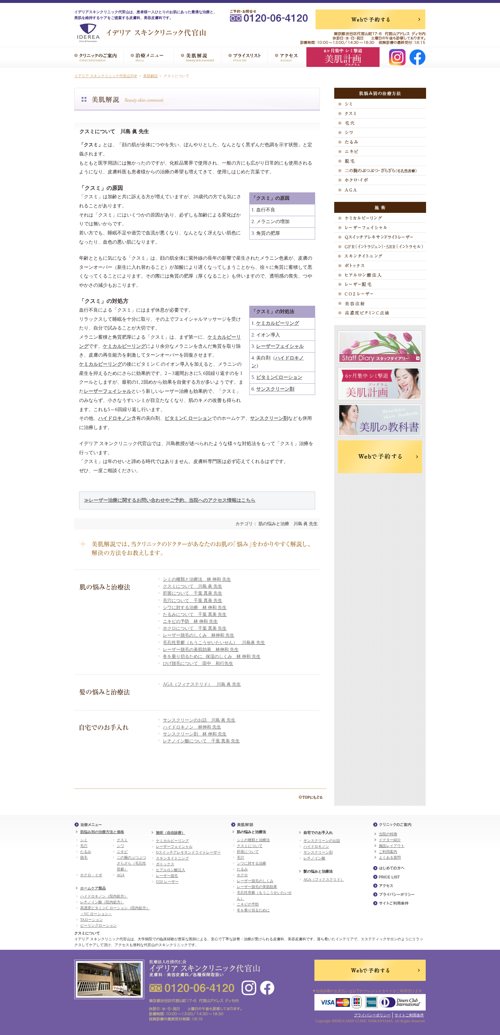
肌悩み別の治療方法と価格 (102, 832)
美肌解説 (150, 76)
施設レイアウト (391, 846)
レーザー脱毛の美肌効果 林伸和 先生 (201, 649)
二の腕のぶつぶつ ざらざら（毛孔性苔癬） (131, 863)
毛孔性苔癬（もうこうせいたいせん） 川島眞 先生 (214, 642)
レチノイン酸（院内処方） (102, 902)
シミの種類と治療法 (253, 840)
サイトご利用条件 (409, 1015)
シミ (83, 840)
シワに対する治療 (251, 863)
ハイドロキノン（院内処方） (104, 896)
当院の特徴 (388, 834)
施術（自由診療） (170, 833)
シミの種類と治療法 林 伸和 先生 (197, 579)
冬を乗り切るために (253, 910)
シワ (120, 846)
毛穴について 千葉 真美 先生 (192, 600)
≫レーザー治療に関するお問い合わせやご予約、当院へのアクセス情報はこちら (169, 500)
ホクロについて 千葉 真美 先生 (195, 628)
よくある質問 (390, 857)
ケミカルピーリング (172, 841)
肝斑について (248, 852)
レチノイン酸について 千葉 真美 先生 (201, 741)
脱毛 (83, 857)
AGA (120, 875)
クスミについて (249, 846)
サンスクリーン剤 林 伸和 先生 (195, 734)
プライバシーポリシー (372, 1015)
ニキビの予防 (248, 904)
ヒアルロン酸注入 (170, 870)
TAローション (91, 920)
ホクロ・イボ (91, 875)
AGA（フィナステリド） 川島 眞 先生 (202, 684)
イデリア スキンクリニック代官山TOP (105, 76)
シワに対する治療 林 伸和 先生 (195, 607)
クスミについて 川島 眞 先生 (192, 586)
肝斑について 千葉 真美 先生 (192, 593)
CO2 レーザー (167, 882)
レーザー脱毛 (167, 876)
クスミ (122, 840)
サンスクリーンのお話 (321, 841)
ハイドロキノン (316, 846)
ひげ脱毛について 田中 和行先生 (198, 663)
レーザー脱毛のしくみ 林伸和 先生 (198, 635)
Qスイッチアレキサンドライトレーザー (188, 852)
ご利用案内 (388, 852)
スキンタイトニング (172, 858)
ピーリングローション (98, 925)
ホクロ (242, 875)
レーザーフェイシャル (174, 846)
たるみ (85, 852)
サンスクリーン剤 (318, 852)
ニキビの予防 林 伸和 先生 (190, 621)
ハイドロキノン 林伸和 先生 (192, 727)
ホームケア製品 (93, 888)
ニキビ (122, 852)
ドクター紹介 (390, 840)
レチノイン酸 (314, 858)
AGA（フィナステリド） (323, 879)
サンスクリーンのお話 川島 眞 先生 (199, 720)
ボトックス (165, 864)
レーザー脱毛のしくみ (255, 881)
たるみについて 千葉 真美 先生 (195, 614)
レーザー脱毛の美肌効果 (257, 887)
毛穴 (83, 846)
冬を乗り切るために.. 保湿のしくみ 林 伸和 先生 (212, 656)
